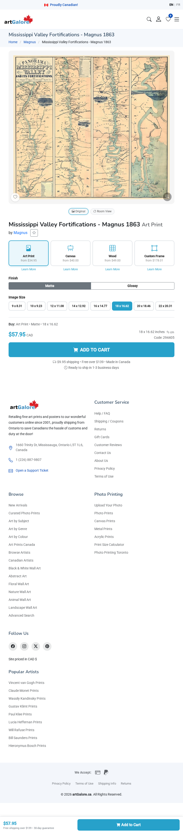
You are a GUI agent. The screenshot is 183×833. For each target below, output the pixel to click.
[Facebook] (13, 646)
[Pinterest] (47, 646)
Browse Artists (19, 552)
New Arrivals (18, 505)
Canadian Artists (21, 560)
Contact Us (102, 453)
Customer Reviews (108, 445)
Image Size (17, 297)
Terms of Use (103, 476)
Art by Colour (18, 537)
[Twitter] (35, 646)
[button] (176, 19)
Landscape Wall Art (23, 607)
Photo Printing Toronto (111, 552)
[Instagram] (24, 646)
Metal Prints (103, 529)
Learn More (28, 269)
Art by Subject (19, 521)
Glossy (132, 286)
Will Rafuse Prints (21, 730)
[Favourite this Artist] (34, 233)
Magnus (30, 42)
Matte (49, 286)
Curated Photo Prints (24, 513)
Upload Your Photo (108, 505)
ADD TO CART (95, 350)
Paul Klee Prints (20, 714)
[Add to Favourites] (15, 197)
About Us (101, 461)
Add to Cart (131, 825)
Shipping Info (107, 783)
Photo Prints (103, 513)
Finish (13, 278)
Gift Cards (101, 437)
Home (13, 42)
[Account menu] (158, 19)
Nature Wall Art (20, 592)
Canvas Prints (104, 521)
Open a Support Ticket (32, 470)
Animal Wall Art (20, 600)
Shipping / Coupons (108, 421)
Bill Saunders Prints (23, 738)
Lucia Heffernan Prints (25, 722)
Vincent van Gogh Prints (26, 683)
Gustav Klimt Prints (23, 706)
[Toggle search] (149, 19)
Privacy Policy (104, 468)
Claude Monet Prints (24, 690)
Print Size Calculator (109, 545)
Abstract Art (18, 576)
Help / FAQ (102, 413)
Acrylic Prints (104, 537)
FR (178, 4)
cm (171, 332)
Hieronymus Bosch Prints (27, 746)
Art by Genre (18, 529)
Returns (100, 429)
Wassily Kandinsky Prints (27, 698)
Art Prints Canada (22, 545)
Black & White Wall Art (25, 568)
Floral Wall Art (19, 584)
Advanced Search (21, 615)
